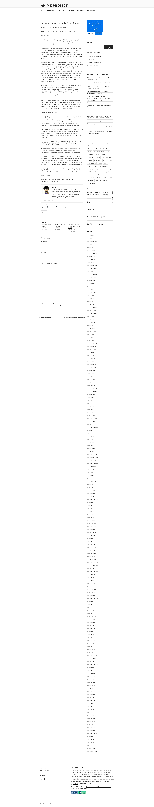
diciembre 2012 (91, 388)
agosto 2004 (90, 667)
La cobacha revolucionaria (94, 62)
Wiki (64, 10)
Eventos (46, 252)
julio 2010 (89, 469)
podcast (107, 174)
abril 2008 (90, 550)
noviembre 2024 (91, 241)
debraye (90, 160)
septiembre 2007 (91, 571)
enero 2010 (90, 487)
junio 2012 (89, 400)
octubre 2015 (90, 331)
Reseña (99, 177)
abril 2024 (89, 244)
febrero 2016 (90, 325)
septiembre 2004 (91, 664)
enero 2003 (90, 724)
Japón (89, 166)
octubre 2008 (90, 532)
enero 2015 (90, 340)
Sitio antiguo (80, 10)
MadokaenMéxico (101, 169)
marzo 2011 (90, 445)
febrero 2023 (90, 247)
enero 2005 (90, 652)
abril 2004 (90, 679)
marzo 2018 (90, 289)
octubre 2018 (90, 277)
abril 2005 (90, 643)
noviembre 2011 (91, 421)
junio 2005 (90, 637)
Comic (103, 154)
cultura (98, 157)
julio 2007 (89, 577)
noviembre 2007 (91, 565)
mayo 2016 (90, 316)
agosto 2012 (90, 394)
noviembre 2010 (91, 457)
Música (96, 172)
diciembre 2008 (91, 526)
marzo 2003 (90, 718)
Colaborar (71, 10)
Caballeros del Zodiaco (99, 151)
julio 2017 (89, 295)
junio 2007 (90, 580)
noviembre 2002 (91, 730)
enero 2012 (90, 415)
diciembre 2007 (91, 562)
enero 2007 (90, 592)
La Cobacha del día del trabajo (95, 56)
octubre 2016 (90, 310)
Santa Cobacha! (91, 59)
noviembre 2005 (91, 622)
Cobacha (97, 154)
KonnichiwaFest (104, 166)
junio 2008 (90, 544)
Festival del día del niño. (93, 88)
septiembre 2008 (91, 535)
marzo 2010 (90, 481)
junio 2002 (90, 742)
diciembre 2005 (91, 619)
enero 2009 (90, 523)
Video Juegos (91, 183)
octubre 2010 (90, 460)
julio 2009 (89, 505)
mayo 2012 (90, 403)
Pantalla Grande (92, 174)
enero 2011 (90, 451)
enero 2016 (90, 328)
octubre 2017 (90, 292)
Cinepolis (90, 154)
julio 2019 (89, 271)
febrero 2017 (90, 301)
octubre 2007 (90, 568)
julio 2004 (89, 670)
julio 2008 (89, 541)
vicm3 (53, 21)
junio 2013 (90, 376)
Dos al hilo (89, 68)
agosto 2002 (90, 736)
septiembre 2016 (91, 313)
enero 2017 (90, 304)
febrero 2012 (90, 412)
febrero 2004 (90, 685)
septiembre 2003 (91, 700)
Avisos (89, 151)
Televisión (105, 180)
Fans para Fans (92, 163)
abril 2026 (89, 238)
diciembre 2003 (91, 691)
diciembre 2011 (91, 418)
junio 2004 (90, 673)
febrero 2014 (90, 361)
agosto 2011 (90, 430)
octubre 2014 (90, 349)
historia (105, 163)
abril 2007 (89, 586)
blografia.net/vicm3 (47, 200)
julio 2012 (89, 397)
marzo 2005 (90, 646)
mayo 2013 (90, 379)
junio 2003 (90, 709)
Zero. (89, 202)
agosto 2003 (90, 703)
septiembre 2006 (91, 598)
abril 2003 (90, 715)
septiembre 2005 (91, 628)
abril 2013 (89, 382)
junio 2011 (89, 436)
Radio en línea (91, 177)
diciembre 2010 (91, 454)
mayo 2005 (90, 640)
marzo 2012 (90, 409)
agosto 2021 (90, 256)
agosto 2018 (90, 280)
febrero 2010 (90, 484)
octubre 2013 (90, 367)
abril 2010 (89, 478)
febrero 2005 (90, 649)
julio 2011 (89, 433)
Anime (89, 146)
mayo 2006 (90, 607)
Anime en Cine (97, 146)
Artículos (105, 148)
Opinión (107, 172)
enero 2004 (90, 688)
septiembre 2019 (91, 268)
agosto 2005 (90, 631)
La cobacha (91, 169)
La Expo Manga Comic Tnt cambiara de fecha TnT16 (74, 226)
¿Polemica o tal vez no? (93, 65)
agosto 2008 (90, 538)
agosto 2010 (90, 466)
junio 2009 (90, 508)
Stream (110, 177)
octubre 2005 (90, 625)
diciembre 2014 (91, 343)
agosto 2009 (90, 502)
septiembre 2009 (91, 499)
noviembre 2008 (91, 529)
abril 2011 (89, 442)
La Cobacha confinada (93, 128)
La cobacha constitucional (94, 133)
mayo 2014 (90, 355)
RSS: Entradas (44, 768)
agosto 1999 (90, 748)
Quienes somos (51, 10)
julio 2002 (89, 739)
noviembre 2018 (91, 274)
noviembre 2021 (91, 253)
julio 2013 (89, 373)
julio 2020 (89, 262)
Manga (109, 169)
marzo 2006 (90, 613)
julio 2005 (89, 634)
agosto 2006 (90, 601)
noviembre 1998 (91, 751)
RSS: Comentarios (45, 770)
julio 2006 (89, 604)
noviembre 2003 (91, 694)
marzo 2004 (90, 682)
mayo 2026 (90, 235)
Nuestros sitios (91, 10)
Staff (104, 177)
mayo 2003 (90, 712)
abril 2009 (90, 514)
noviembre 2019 (91, 265)
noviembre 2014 (91, 346)
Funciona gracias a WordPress (48, 803)
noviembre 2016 (91, 307)
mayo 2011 (90, 439)
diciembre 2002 (91, 727)
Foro (59, 10)
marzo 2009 (90, 517)
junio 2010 (90, 472)
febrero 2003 (90, 721)
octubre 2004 (90, 661)
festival (100, 163)
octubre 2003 (90, 697)
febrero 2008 (90, 556)
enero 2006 (90, 616)
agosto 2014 (90, 352)
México (90, 172)
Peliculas (100, 174)
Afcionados (93, 143)
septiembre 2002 (91, 733)
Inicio (42, 10)
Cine (108, 151)
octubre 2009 (90, 496)
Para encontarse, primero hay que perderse (98, 86)
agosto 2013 (90, 370)
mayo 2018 (90, 283)
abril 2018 (89, 286)
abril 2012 (89, 406)
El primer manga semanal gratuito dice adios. (98, 91)
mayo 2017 (90, 298)
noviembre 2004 (91, 658)
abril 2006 (90, 610)
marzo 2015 (90, 337)
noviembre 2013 (91, 364)
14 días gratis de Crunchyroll (94, 93)
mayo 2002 (90, 745)
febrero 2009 (90, 520)
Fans (111, 160)
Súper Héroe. (92, 209)
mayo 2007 (90, 583)
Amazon (100, 143)
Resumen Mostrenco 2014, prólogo (96, 96)
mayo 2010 (90, 475)
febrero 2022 (90, 250)
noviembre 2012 (91, 391)
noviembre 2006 (91, 595)
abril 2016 (89, 319)
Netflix (101, 172)
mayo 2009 (90, 511)
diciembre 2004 (91, 655)
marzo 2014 (90, 358)
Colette (89, 102)
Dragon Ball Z (97, 160)
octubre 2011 (90, 424)
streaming (90, 180)
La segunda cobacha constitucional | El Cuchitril (99, 127)
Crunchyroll (91, 157)
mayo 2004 (90, 676)
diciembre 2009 (91, 490)
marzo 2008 (90, 553)
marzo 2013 (90, 385)
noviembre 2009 (91, 493)
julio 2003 (89, 706)
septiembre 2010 (91, 463)
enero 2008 (90, 559)
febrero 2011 (90, 448)
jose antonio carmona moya (94, 121)
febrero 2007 (90, 589)
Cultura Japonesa (106, 157)
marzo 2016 (90, 322)
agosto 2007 (90, 574)
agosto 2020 (90, 259)
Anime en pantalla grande (94, 148)
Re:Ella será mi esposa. (96, 217)
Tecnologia (98, 180)
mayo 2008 (90, 547)
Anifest (106, 143)
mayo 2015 (90, 334)
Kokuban (95, 166)
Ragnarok (89, 124)
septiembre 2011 (91, 427)
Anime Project (54, 5)
